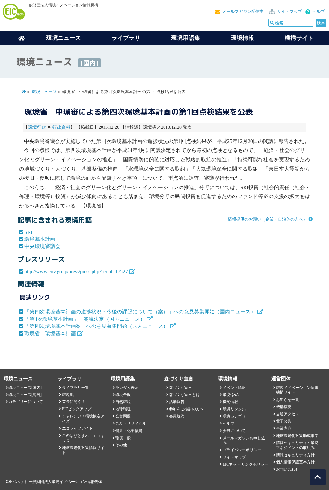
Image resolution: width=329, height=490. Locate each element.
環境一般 (123, 438)
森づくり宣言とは (184, 394)
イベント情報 (234, 387)
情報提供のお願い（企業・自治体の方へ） (267, 219)
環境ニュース (44, 92)
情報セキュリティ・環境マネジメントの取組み (297, 445)
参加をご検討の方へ (186, 409)
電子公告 (283, 421)
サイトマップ (289, 11)
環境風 (68, 394)
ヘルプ (318, 11)
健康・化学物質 (128, 430)
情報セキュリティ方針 (295, 455)
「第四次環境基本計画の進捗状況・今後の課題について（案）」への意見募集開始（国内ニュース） (140, 311)
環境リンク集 (234, 409)
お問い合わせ (287, 469)
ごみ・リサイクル (130, 423)
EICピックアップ (76, 409)
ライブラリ (125, 38)
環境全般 (123, 394)
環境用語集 (185, 38)
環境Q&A (231, 394)
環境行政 (37, 127)
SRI (28, 232)
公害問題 (123, 416)
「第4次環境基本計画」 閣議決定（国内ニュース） (84, 319)
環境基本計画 (39, 239)
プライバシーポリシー (242, 450)
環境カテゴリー (236, 416)
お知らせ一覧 (287, 400)
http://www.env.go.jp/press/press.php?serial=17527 (76, 271)
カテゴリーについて (25, 401)
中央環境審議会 (42, 246)
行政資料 (61, 127)
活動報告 (176, 401)
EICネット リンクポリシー (245, 464)
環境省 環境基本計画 (50, 333)
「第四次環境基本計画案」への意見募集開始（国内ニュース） (96, 326)
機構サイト (299, 38)
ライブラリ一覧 (75, 387)
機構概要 (283, 407)
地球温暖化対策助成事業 (297, 435)
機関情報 (230, 401)
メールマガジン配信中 (243, 11)
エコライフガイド (77, 428)
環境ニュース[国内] (25, 387)
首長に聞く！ (73, 401)
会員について (234, 430)
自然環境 (123, 401)
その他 (121, 445)
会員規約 (176, 416)
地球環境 (123, 409)
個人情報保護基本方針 (295, 462)
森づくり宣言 (180, 387)
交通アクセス (287, 414)
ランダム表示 (126, 387)
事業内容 (283, 428)
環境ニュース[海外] (25, 394)
